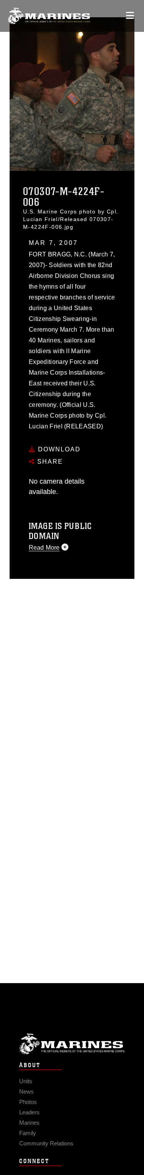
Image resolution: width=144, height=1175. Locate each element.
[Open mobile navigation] (130, 15)
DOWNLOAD (58, 449)
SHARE (49, 461)
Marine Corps (72, 1043)
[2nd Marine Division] (49, 16)
